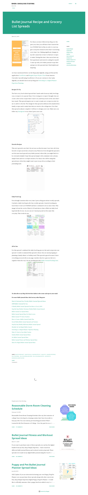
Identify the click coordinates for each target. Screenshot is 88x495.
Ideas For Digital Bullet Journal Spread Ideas (23, 342)
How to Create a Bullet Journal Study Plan (23, 319)
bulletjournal (69, 58)
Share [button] (68, 41)
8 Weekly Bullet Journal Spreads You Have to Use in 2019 (27, 306)
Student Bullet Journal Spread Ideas (21, 334)
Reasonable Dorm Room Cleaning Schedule (31, 407)
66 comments (19, 456)
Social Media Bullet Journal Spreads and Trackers (25, 322)
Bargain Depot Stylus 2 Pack (37, 75)
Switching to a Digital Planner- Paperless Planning (25, 329)
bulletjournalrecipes (71, 61)
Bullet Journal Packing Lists (49, 260)
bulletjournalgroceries (71, 59)
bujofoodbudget (70, 48)
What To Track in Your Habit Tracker (21, 332)
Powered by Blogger (44, 491)
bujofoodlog (69, 50)
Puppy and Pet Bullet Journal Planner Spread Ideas (28, 466)
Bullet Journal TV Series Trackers (21, 316)
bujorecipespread (70, 56)
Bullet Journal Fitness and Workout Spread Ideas (32, 437)
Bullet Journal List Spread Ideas (20, 311)
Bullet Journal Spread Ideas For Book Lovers (23, 314)
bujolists (68, 54)
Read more (52, 427)
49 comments (19, 486)
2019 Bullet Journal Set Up (20, 304)
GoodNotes (22, 75)
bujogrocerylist (70, 52)
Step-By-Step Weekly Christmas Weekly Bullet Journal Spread (28, 309)
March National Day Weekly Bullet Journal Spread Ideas (29, 301)
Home (13, 8)
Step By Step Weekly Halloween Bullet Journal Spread (26, 324)
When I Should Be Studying (23, 4)
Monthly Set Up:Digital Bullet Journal (22, 327)
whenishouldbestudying (71, 65)
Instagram (21, 111)
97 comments (19, 427)
